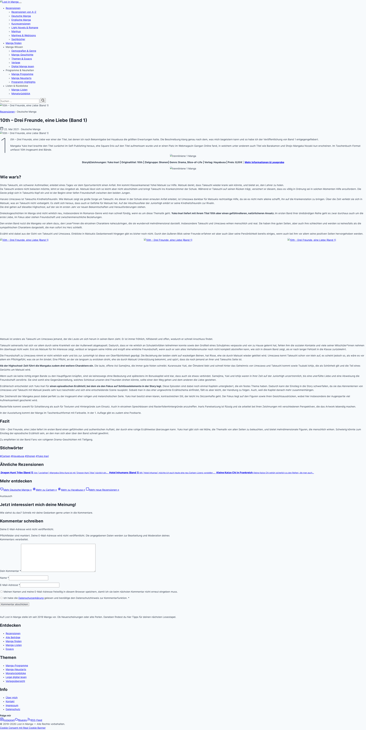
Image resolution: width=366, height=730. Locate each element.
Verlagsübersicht (15, 681)
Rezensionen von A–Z (23, 12)
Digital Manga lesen (22, 66)
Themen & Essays (21, 58)
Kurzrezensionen (20, 23)
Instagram (9, 720)
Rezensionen (13, 8)
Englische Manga (21, 19)
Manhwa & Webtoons (23, 35)
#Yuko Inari (42, 456)
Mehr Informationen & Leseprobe (264, 162)
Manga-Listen (19, 89)
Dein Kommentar (10, 571)
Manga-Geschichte (22, 54)
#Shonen (30, 456)
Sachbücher (18, 39)
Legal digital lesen (16, 677)
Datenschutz (13, 709)
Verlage (15, 62)
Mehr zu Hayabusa (73, 489)
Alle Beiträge (13, 637)
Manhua (16, 31)
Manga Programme (22, 74)
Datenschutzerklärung (31, 598)
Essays (10, 649)
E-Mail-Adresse (10, 585)
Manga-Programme (17, 665)
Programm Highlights (23, 82)
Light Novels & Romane (24, 27)
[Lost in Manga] (9, 1)
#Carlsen (5, 456)
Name (4, 577)
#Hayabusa (17, 456)
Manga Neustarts (21, 78)
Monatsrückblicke (16, 673)
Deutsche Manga (21, 16)
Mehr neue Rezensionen (104, 489)
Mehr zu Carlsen (46, 489)
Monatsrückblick (20, 93)
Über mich (12, 697)
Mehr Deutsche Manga (17, 489)
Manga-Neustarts (16, 669)
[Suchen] (43, 100)
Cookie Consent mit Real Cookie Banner (23, 727)
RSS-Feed (36, 720)
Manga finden (14, 43)
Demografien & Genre (23, 50)
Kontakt (10, 701)
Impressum (12, 705)
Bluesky (22, 720)
